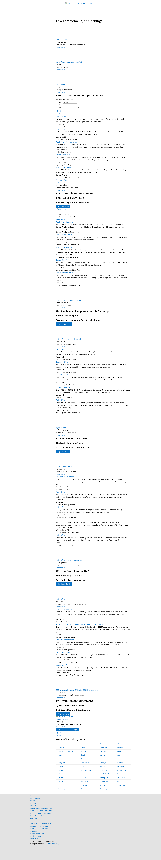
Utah (60, 785)
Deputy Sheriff (61, 40)
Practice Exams (81, 11)
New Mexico (121, 770)
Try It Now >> (63, 451)
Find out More (63, 206)
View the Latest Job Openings (40, 821)
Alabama (61, 744)
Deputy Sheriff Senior (64, 652)
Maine (119, 759)
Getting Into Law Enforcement (41, 808)
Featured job (60, 47)
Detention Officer (62, 362)
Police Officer (61, 117)
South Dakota (85, 781)
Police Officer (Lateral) (64, 235)
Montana (103, 766)
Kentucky (84, 759)
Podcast (33, 803)
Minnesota (120, 763)
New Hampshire (87, 770)
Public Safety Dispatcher (65, 222)
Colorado (84, 748)
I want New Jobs (64, 324)
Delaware (120, 748)
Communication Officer (64, 273)
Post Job (59, 11)
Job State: (59, 102)
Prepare (33, 806)
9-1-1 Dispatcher (62, 375)
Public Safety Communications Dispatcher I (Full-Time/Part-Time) (79, 624)
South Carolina (63, 781)
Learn (32, 795)
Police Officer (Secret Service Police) (69, 560)
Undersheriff (60, 84)
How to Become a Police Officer (41, 811)
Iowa (118, 755)
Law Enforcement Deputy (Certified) (69, 62)
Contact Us (34, 839)
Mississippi (62, 766)
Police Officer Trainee (64, 520)
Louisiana (103, 759)
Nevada (61, 770)
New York (61, 774)
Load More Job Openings (67, 729)
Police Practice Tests (37, 816)
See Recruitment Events (39, 826)
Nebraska (120, 766)
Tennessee (104, 781)
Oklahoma (62, 777)
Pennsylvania (104, 777)
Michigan (103, 763)
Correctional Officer (63, 387)
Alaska (83, 744)
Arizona (102, 744)
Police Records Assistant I (65, 640)
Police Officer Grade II (64, 167)
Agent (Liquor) (61, 428)
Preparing (94, 11)
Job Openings (49, 11)
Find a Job (33, 818)
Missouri (84, 766)
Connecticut (104, 748)
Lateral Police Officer (63, 155)
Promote (33, 831)
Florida (83, 751)
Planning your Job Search (39, 828)
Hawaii (119, 751)
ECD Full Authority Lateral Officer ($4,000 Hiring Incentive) (77, 690)
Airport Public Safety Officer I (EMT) (68, 300)
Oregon (83, 777)
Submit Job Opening (37, 833)
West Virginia (63, 789)
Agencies (113, 11)
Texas (119, 781)
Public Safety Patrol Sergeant (66, 142)
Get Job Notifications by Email (40, 823)
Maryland (61, 763)
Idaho (60, 755)
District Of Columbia (65, 751)
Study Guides (69, 11)
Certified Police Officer (64, 466)
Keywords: (60, 100)
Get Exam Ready (64, 584)
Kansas (60, 759)
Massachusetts (86, 763)
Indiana (102, 755)
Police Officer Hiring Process (40, 813)
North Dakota (105, 774)
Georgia (103, 751)
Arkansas (120, 744)
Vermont (84, 785)
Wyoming (103, 789)
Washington (121, 785)
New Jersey (104, 770)
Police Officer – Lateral (64, 247)
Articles (105, 11)
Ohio (118, 774)
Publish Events (35, 836)
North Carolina (86, 774)
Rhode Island (121, 777)
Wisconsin (84, 789)
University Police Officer (65, 477)
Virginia (102, 785)
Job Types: (60, 105)
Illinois (83, 755)
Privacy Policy (54, 844)
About (47, 844)
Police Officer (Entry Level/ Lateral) (68, 339)
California (61, 748)
